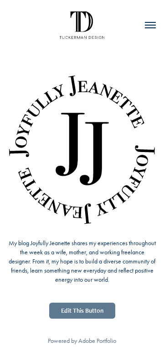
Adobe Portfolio (97, 341)
